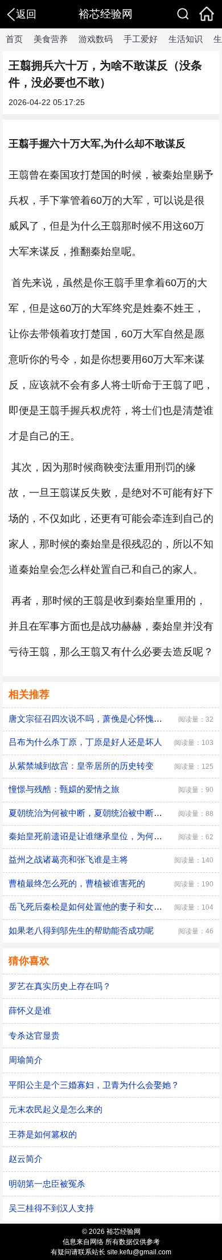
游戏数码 (96, 39)
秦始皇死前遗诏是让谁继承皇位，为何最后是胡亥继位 (111, 836)
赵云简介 (26, 1158)
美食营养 (51, 39)
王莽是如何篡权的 (43, 1134)
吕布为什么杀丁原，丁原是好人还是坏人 (85, 742)
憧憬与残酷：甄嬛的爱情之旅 (64, 789)
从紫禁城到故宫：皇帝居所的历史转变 (81, 766)
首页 (14, 39)
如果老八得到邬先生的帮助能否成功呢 (81, 930)
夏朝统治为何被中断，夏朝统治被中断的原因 (94, 813)
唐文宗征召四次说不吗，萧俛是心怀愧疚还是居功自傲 (111, 718)
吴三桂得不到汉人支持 (51, 1208)
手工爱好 (141, 39)
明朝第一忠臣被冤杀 (47, 1183)
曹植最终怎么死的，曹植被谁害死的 (77, 883)
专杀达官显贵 (34, 1035)
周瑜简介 (26, 1060)
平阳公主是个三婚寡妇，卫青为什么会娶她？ (94, 1085)
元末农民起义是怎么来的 (55, 1109)
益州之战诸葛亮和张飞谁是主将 (68, 859)
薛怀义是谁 (30, 1010)
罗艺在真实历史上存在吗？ (60, 986)
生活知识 (185, 39)
